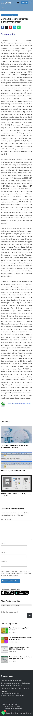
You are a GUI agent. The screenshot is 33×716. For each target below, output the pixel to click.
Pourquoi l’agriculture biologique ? (13, 470)
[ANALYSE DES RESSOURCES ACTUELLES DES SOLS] (16, 483)
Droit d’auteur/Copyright (13, 706)
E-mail (4, 552)
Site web (4, 561)
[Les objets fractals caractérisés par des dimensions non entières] (16, 435)
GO (30, 615)
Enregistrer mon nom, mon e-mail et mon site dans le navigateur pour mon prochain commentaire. (16, 574)
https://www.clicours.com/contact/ (12, 685)
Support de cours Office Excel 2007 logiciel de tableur (19, 648)
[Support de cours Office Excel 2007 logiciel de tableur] (4, 647)
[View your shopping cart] (18, 3)
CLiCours (6, 2)
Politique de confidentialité (13, 708)
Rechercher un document (9, 612)
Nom (3, 544)
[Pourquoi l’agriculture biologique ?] (16, 460)
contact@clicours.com (15, 680)
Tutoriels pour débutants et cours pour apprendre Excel (20, 657)
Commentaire (6, 519)
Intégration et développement (9, 15)
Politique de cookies (11, 713)
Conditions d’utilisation (12, 711)
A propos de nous (25, 713)
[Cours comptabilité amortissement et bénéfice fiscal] (4, 638)
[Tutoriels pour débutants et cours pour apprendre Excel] (4, 657)
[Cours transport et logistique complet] (4, 628)
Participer (24, 2)
